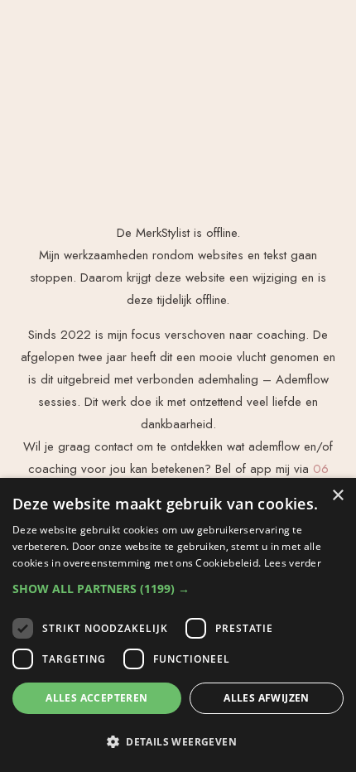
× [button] (337, 496)
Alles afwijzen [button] (267, 698)
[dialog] (178, 625)
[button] (178, 588)
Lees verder (292, 563)
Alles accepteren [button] (96, 698)
